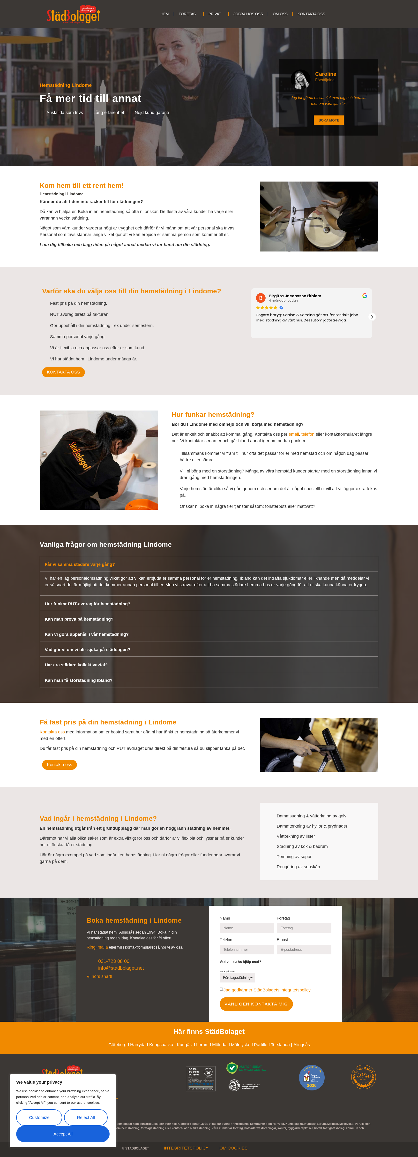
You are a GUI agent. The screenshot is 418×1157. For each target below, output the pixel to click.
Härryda (138, 1044)
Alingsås (301, 1044)
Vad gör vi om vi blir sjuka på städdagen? (87, 649)
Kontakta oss (52, 732)
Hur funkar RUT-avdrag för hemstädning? (87, 603)
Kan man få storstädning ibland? (78, 680)
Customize (39, 1117)
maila (102, 947)
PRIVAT (215, 14)
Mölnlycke (240, 1044)
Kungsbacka (161, 1044)
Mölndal (219, 1044)
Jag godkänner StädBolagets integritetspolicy (267, 990)
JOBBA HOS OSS (248, 14)
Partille (260, 1044)
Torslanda (280, 1044)
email (294, 434)
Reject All (86, 1117)
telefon (307, 434)
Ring (91, 947)
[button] (372, 316)
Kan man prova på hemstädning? (79, 619)
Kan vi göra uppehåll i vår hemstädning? (87, 634)
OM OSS (280, 14)
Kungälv (185, 1044)
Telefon (226, 940)
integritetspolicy (186, 1148)
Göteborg (117, 1044)
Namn (225, 918)
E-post (283, 940)
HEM (165, 14)
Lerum (203, 1044)
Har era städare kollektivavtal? (76, 664)
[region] (63, 1110)
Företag (283, 918)
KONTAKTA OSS (311, 14)
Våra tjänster (228, 971)
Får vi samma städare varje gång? (80, 564)
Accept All (63, 1134)
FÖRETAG (187, 14)
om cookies (233, 1148)
